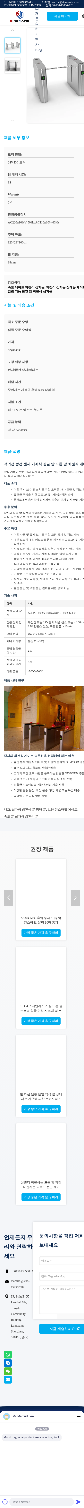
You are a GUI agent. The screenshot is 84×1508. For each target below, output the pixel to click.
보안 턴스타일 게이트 (62, 809)
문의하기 (37, 26)
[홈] (19, 16)
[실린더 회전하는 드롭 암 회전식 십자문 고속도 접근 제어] (41, 1148)
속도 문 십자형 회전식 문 (21, 816)
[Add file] (5, 1502)
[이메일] (12, 1382)
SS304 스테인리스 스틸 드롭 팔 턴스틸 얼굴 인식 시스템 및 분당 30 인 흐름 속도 (41, 1010)
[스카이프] (12, 1365)
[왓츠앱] (12, 1357)
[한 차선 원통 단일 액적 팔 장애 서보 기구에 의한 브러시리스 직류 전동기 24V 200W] (41, 1060)
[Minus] (78, 1416)
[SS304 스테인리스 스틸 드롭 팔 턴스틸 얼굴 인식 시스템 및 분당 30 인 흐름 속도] (41, 972)
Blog (38, 50)
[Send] (78, 1502)
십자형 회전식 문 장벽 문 (29, 809)
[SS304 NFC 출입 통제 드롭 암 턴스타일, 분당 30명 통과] (41, 884)
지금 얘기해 (62, 16)
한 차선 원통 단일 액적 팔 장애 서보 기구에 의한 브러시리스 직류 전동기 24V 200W (41, 1099)
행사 (37, 41)
